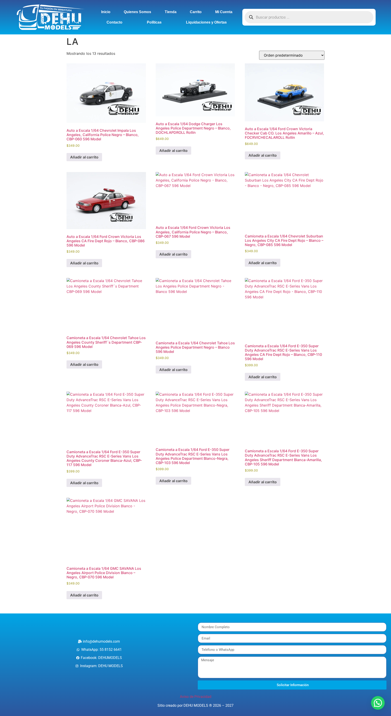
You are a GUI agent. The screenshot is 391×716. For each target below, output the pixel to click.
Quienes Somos (137, 12)
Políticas (154, 22)
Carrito (196, 12)
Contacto (114, 22)
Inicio (105, 12)
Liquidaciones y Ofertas (206, 22)
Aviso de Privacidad (195, 696)
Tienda (170, 12)
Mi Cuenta (223, 12)
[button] (378, 703)
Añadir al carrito (84, 157)
